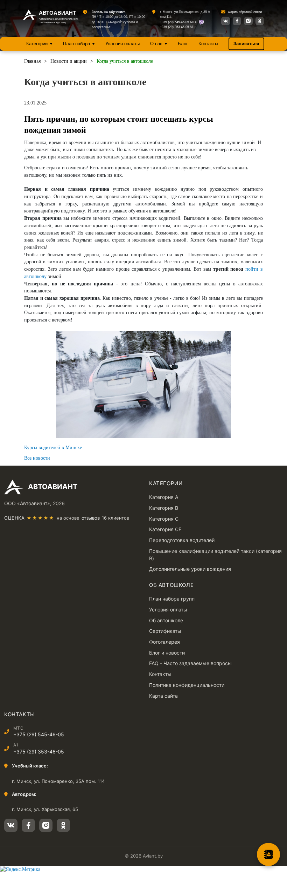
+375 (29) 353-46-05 (174, 27)
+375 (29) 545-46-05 (174, 22)
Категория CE (165, 529)
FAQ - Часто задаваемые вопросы (190, 663)
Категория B (163, 508)
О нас (156, 43)
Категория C (163, 519)
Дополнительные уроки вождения (190, 569)
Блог (183, 43)
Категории (37, 43)
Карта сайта (163, 696)
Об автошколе (166, 620)
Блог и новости (167, 653)
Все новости (37, 458)
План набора (76, 43)
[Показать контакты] (268, 854)
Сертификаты (165, 631)
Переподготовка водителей (182, 540)
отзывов (91, 518)
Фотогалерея (164, 642)
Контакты (208, 43)
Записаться (246, 43)
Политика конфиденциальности (186, 685)
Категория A (163, 497)
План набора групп (172, 599)
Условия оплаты (122, 43)
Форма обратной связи (245, 12)
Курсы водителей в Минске (53, 447)
